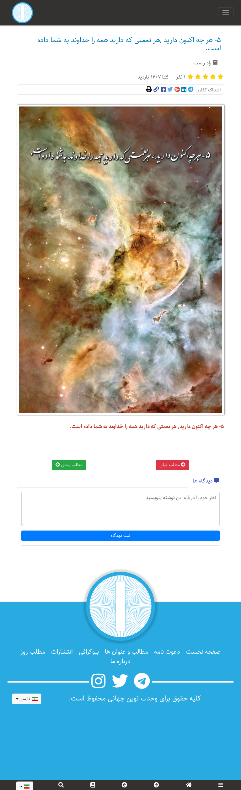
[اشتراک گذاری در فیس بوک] (163, 90)
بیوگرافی (89, 651)
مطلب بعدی (71, 465)
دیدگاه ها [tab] (203, 481)
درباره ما (120, 661)
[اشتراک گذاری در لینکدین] (183, 90)
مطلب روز (32, 651)
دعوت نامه (167, 651)
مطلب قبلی (170, 465)
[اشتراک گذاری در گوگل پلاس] (177, 90)
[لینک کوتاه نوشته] (156, 90)
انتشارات (62, 651)
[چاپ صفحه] (149, 90)
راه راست (202, 63)
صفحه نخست (203, 651)
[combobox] (26, 699)
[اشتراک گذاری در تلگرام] (190, 90)
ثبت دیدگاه (121, 535)
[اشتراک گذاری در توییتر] (170, 90)
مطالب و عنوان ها (126, 651)
